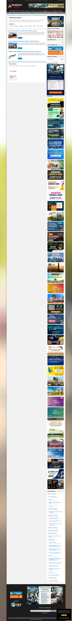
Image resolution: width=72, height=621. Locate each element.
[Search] (62, 42)
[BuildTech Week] (55, 464)
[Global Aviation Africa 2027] (55, 453)
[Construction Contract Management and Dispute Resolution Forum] (55, 216)
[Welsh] (61, 37)
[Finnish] (52, 32)
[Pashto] (50, 35)
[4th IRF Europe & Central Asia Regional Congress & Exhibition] (55, 227)
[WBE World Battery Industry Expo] (55, 144)
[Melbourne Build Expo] (55, 381)
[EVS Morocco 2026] (55, 288)
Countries (28, 10)
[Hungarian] (63, 32)
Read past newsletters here (55, 61)
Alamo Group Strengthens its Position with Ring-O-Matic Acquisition (22, 31)
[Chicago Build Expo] (55, 299)
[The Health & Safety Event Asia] (55, 340)
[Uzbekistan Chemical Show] (55, 196)
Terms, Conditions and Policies (37, 619)
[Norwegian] (48, 35)
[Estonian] (48, 32)
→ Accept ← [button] (64, 615)
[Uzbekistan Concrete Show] (55, 175)
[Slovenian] (63, 35)
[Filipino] (50, 32)
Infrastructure (16, 10)
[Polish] (52, 35)
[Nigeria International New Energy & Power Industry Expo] (55, 165)
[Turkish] (55, 37)
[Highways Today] (15, 5)
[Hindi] (61, 32)
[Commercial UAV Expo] (55, 103)
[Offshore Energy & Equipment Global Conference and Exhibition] (55, 361)
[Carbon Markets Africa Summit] (55, 247)
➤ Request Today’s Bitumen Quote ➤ (55, 92)
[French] (54, 32)
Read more (19, 37)
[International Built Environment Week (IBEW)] (55, 123)
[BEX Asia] (55, 113)
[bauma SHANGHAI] (55, 371)
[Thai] (54, 37)
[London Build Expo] (55, 391)
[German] (57, 32)
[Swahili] (50, 37)
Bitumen (60, 10)
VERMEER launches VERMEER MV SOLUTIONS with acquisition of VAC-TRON (24, 51)
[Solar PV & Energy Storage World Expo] (55, 154)
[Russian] (59, 35)
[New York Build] (55, 443)
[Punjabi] (55, 35)
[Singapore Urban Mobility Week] (55, 330)
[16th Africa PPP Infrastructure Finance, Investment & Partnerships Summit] (55, 350)
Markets (22, 10)
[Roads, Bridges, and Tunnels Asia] (55, 309)
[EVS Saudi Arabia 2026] (55, 412)
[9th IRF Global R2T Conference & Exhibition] (55, 319)
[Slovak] (61, 35)
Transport (47, 10)
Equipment (34, 10)
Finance (55, 10)
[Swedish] (52, 37)
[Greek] (59, 32)
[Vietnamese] (59, 37)
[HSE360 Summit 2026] (55, 278)
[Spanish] (48, 37)
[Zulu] (63, 37)
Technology (41, 10)
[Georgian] (55, 32)
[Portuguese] (54, 35)
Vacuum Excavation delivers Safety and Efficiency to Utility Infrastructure (23, 41)
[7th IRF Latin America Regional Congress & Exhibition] (55, 134)
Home (10, 11)
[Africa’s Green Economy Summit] (55, 433)
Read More (67, 617)
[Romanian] (57, 35)
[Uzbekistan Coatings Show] (55, 185)
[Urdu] (57, 37)
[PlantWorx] (55, 484)
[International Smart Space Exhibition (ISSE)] (55, 206)
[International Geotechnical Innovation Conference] (55, 268)
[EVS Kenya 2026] (55, 402)
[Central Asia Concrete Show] (55, 423)
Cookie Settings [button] (61, 617)
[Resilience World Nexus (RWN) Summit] (55, 237)
